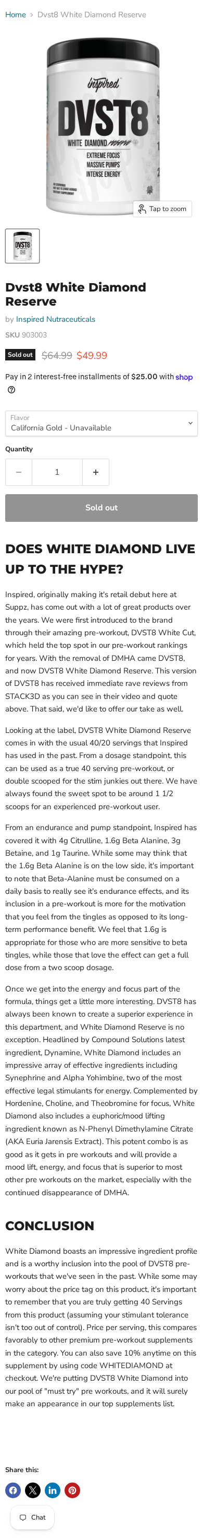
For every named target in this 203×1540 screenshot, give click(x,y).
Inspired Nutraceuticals (55, 319)
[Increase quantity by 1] (96, 472)
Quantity (19, 449)
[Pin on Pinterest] (72, 1490)
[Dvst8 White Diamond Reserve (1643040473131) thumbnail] (22, 246)
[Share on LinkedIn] (52, 1490)
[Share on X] (33, 1490)
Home (15, 14)
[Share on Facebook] (13, 1490)
